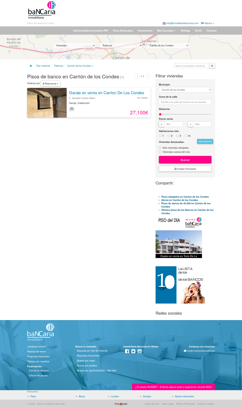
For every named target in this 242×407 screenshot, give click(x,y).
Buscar (185, 160)
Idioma (208, 23)
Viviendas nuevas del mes (176, 151)
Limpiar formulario (186, 168)
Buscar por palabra (87, 365)
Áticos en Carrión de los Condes (179, 200)
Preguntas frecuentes (38, 356)
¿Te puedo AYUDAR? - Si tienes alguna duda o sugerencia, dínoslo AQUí (173, 387)
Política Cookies (205, 403)
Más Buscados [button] (166, 30)
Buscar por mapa (86, 360)
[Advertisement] (135, 9)
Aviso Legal (168, 403)
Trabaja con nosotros (38, 361)
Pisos (33, 396)
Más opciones (205, 141)
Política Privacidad (185, 403)
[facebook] (127, 352)
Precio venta (166, 118)
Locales (115, 396)
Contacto (211, 30)
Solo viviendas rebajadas (176, 147)
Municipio (164, 84)
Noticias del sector (36, 351)
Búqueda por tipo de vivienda (92, 350)
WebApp (185, 30)
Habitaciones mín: (169, 131)
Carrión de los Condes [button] (79, 65)
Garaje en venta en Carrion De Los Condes (106, 92)
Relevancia (50, 83)
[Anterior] (137, 76)
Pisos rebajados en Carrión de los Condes (185, 196)
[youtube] (140, 352)
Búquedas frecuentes (88, 355)
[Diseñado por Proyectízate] (121, 403)
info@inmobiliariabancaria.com (182, 23)
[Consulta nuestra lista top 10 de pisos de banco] (185, 287)
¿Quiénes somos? (36, 346)
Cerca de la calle (168, 96)
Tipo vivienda (43, 65)
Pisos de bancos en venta (40, 23)
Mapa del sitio (152, 403)
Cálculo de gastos (38, 375)
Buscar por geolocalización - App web (96, 370)
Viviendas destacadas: (171, 142)
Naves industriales (184, 396)
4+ (189, 135)
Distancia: (164, 109)
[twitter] (133, 352)
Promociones (145, 30)
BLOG (198, 30)
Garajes (147, 396)
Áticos (82, 396)
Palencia (58, 65)
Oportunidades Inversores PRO (90, 30)
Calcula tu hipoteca (39, 370)
